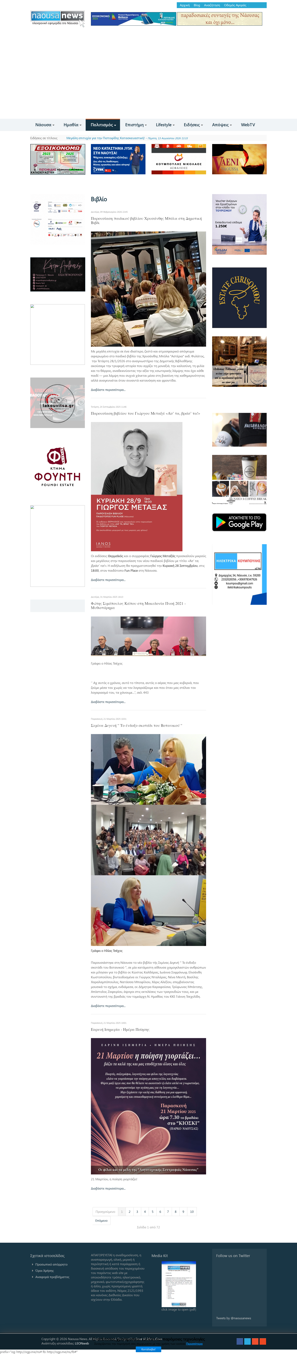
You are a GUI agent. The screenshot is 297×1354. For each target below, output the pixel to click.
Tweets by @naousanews (233, 1318)
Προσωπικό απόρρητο (51, 1264)
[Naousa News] (57, 19)
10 (192, 1211)
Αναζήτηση (212, 5)
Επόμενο (101, 1220)
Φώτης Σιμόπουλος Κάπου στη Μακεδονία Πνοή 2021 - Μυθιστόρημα (138, 605)
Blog (197, 5)
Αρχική (185, 5)
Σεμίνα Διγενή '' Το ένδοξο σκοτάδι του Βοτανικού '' (136, 725)
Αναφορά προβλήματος (52, 1277)
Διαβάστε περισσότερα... (108, 389)
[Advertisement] (148, 88)
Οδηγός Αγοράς (235, 5)
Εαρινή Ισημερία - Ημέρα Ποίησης (120, 1029)
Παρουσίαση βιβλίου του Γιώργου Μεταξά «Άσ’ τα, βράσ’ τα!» (145, 413)
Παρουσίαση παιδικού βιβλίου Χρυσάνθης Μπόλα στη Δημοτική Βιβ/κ (146, 220)
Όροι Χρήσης (44, 1270)
